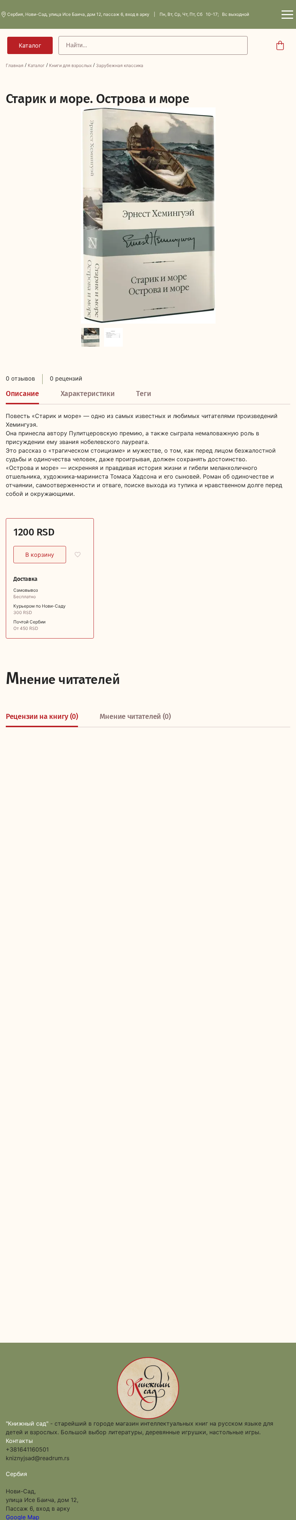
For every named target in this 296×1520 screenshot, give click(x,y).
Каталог (36, 65)
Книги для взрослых (70, 65)
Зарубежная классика (119, 65)
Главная (14, 65)
